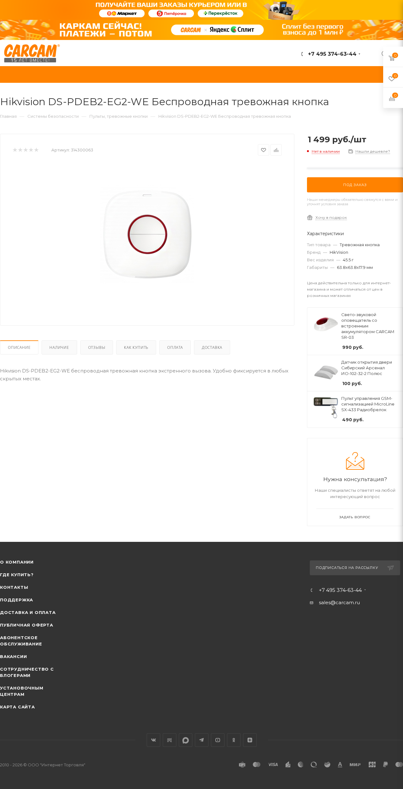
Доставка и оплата (28, 612)
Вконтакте (153, 740)
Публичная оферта (26, 624)
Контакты (14, 587)
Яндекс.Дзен (250, 740)
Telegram (201, 740)
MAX (185, 740)
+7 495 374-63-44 (331, 54)
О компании (17, 562)
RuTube (169, 740)
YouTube (217, 740)
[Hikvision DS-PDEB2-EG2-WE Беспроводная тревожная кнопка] (147, 234)
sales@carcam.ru (339, 602)
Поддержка (16, 599)
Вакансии (13, 656)
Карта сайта (17, 706)
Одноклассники (234, 740)
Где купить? (17, 574)
